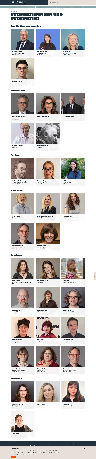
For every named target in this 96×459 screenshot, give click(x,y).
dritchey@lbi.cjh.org (41, 371)
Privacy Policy (33, 454)
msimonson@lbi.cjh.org (16, 248)
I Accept (13, 457)
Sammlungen (41, 7)
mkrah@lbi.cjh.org (15, 54)
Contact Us (12, 445)
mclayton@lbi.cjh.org (41, 312)
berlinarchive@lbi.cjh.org (67, 406)
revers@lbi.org (14, 283)
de (45, 3)
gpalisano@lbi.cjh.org (66, 342)
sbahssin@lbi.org (40, 54)
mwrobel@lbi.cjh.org (41, 218)
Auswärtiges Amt (70, 446)
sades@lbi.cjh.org (66, 218)
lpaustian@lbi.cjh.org (16, 371)
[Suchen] (50, 2)
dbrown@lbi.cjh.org (15, 218)
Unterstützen (79, 7)
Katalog (29, 7)
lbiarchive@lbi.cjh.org (16, 342)
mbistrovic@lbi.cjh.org (16, 406)
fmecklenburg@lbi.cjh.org (16, 183)
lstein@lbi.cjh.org (15, 436)
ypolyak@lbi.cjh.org (40, 406)
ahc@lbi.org (39, 183)
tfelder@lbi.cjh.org (66, 312)
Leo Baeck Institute (19, 2)
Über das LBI (17, 7)
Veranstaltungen (66, 7)
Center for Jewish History (53, 446)
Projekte (54, 7)
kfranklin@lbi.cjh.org (41, 248)
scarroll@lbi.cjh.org (66, 54)
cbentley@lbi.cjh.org (15, 312)
